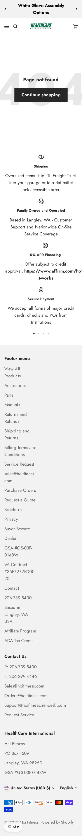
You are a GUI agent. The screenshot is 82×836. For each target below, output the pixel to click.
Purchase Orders (20, 490)
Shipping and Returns (17, 434)
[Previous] (5, 9)
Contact (11, 588)
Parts (8, 395)
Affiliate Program (20, 631)
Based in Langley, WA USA (16, 614)
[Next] (77, 9)
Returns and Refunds (15, 418)
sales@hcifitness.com (20, 477)
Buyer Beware (17, 529)
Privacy (11, 519)
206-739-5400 (18, 598)
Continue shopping (41, 95)
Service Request (19, 464)
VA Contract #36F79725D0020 (19, 571)
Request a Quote (20, 500)
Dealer (10, 538)
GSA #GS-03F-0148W (18, 551)
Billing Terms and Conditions (20, 451)
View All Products (12, 372)
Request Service (19, 715)
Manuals (12, 405)
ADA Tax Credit (18, 640)
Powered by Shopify (57, 822)
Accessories (15, 385)
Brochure (13, 509)
